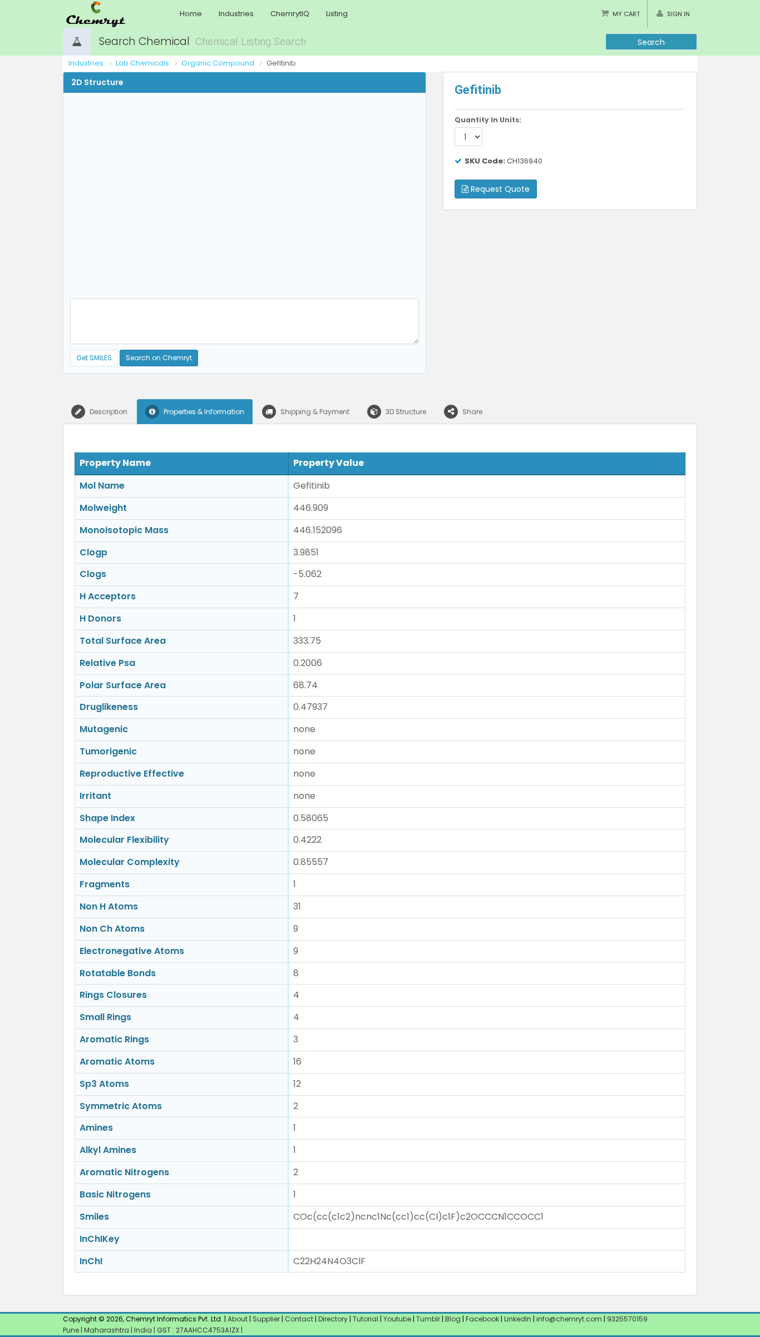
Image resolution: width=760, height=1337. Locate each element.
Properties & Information (203, 411)
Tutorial (365, 1319)
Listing (337, 13)
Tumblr (428, 1319)
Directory (333, 1319)
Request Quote (499, 189)
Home (191, 13)
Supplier (266, 1319)
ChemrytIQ (289, 13)
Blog (453, 1319)
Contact (300, 1319)
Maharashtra (107, 1330)
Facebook (482, 1319)
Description (107, 411)
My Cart (626, 13)
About (238, 1319)
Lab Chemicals (142, 63)
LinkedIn (518, 1319)
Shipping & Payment (314, 411)
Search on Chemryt (159, 357)
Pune (72, 1330)
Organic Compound (217, 63)
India (144, 1330)
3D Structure (405, 411)
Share (471, 411)
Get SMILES (94, 357)
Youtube (397, 1319)
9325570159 (626, 1319)
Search (651, 42)
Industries (236, 13)
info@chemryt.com (569, 1319)
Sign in (678, 13)
